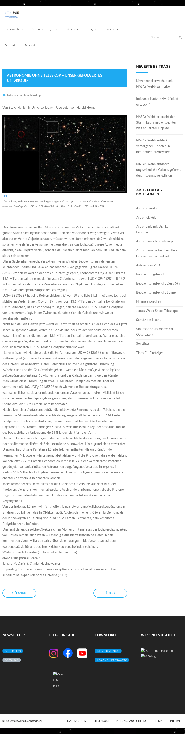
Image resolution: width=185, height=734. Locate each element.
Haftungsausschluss (131, 721)
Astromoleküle (146, 217)
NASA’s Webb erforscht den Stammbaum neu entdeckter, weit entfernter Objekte (156, 122)
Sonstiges (143, 343)
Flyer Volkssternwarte (112, 660)
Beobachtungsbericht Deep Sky (158, 283)
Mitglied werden (108, 651)
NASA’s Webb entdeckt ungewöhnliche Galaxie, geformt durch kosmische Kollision (158, 170)
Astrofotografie (146, 208)
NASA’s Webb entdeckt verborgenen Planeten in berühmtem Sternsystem (153, 146)
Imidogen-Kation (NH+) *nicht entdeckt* (157, 101)
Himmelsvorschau (148, 301)
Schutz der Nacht (148, 320)
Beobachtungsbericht (151, 274)
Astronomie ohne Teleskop (24, 95)
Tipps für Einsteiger (149, 353)
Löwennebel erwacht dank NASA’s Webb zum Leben (154, 83)
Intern (175, 721)
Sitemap (158, 721)
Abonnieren (13, 651)
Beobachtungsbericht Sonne (156, 292)
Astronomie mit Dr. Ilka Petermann (152, 229)
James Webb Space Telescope (157, 311)
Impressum (101, 721)
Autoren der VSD (148, 265)
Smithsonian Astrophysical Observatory (154, 332)
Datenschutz (77, 721)
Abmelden (11, 660)
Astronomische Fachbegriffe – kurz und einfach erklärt (157, 253)
